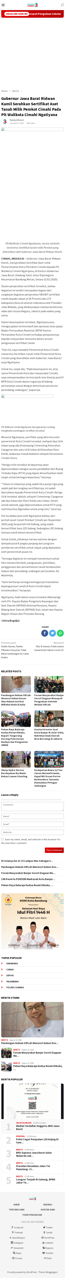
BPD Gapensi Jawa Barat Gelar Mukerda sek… (34, 1154)
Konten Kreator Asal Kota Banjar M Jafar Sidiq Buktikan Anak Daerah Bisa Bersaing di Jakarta (48, 734)
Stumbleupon (18, 1237)
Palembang (12, 981)
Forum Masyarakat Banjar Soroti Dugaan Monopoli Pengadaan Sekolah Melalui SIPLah (49, 700)
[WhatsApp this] (60, 633)
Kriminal (20, 1136)
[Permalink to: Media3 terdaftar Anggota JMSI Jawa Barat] (32, 1101)
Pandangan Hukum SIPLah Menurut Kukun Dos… (30, 867)
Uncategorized (23, 1123)
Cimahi (10, 969)
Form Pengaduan (32, 1214)
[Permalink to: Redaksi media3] (4, 121)
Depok (10, 975)
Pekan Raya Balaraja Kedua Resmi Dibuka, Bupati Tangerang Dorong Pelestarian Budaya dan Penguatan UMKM (14, 737)
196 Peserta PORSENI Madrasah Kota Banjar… (28, 879)
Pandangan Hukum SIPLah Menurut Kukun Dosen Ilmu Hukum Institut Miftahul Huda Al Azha (16, 700)
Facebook (18, 1227)
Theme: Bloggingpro (48, 1272)
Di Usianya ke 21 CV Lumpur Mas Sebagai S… (27, 860)
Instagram (18, 1242)
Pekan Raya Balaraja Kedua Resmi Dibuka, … (27, 885)
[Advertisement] (32, 53)
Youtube (49, 1253)
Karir (17, 1204)
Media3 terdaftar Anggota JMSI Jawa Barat (37, 1127)
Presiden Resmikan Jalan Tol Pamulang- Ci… (33, 1168)
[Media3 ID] (32, 4)
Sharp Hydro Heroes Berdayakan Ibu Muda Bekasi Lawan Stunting (14, 773)
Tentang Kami (16, 1209)
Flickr (49, 1258)
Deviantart (18, 1248)
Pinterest (19, 1232)
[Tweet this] (52, 633)
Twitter (49, 1227)
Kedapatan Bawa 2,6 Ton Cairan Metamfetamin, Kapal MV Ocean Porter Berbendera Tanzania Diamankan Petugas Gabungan (48, 778)
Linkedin (49, 1242)
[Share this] (44, 633)
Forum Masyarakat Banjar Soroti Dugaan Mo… (28, 873)
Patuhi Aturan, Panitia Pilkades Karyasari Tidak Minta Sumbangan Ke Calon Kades (15, 650)
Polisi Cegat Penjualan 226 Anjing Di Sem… (37, 1141)
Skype (18, 1253)
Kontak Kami (48, 1209)
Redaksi (47, 1204)
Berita (4, 1040)
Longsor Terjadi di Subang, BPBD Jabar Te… (35, 1181)
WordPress (49, 1237)
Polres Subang (15, 987)
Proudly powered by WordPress (22, 1272)
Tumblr (49, 1232)
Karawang (12, 963)
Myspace (49, 1248)
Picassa (18, 1258)
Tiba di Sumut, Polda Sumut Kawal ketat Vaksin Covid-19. (49, 646)
